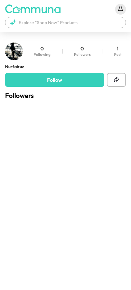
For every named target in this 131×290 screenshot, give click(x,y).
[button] (65, 22)
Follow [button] (54, 80)
